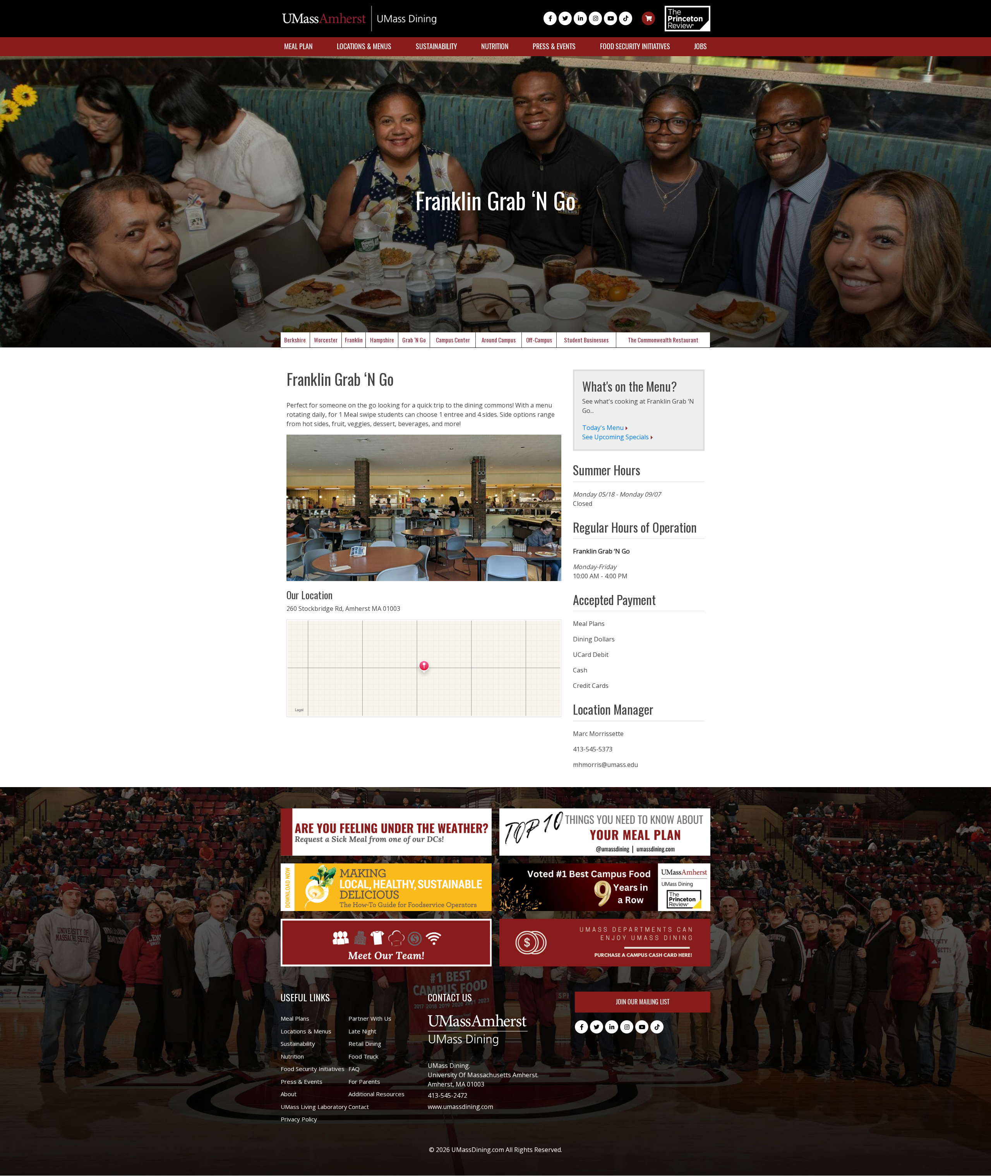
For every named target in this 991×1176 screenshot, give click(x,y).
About (289, 1094)
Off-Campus (539, 339)
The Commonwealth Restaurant (663, 339)
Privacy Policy (299, 1119)
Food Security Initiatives (635, 46)
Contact (358, 1107)
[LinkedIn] (580, 18)
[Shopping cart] (648, 18)
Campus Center (453, 339)
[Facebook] (550, 18)
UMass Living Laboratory (314, 1107)
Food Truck (363, 1056)
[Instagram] (595, 18)
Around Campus (499, 339)
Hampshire (382, 339)
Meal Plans (295, 1018)
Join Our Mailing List (642, 1002)
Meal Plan (298, 46)
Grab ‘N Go (414, 339)
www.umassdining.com (460, 1106)
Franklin (354, 339)
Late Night (362, 1031)
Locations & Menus (364, 46)
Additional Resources (376, 1094)
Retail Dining (364, 1043)
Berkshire (295, 339)
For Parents (364, 1081)
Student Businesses (586, 339)
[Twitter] (565, 18)
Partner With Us (369, 1018)
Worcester (326, 339)
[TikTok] (625, 18)
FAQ (354, 1069)
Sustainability (436, 46)
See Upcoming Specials (615, 437)
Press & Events (554, 46)
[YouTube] (610, 18)
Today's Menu (603, 427)
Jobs (700, 46)
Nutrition (495, 46)
